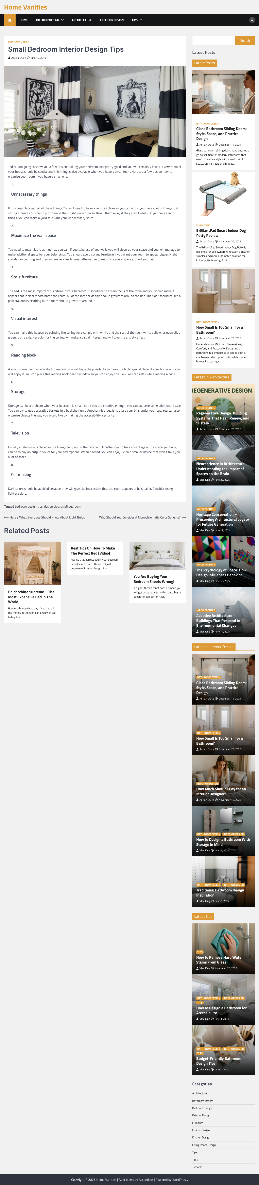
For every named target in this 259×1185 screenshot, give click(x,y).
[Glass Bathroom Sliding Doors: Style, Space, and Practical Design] (223, 92)
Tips (135, 20)
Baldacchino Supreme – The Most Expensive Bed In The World (31, 596)
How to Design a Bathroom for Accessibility (221, 1010)
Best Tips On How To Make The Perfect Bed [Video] (93, 551)
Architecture (82, 20)
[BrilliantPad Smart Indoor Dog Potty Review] (223, 194)
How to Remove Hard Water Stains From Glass (219, 960)
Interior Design (47, 20)
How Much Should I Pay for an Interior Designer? (221, 791)
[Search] (252, 20)
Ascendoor (146, 1179)
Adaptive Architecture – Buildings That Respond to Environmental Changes (218, 620)
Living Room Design (204, 1145)
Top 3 (195, 1159)
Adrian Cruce (18, 58)
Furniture (203, 225)
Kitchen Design (201, 1137)
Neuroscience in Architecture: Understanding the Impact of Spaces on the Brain (220, 468)
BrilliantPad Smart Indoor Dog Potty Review (221, 233)
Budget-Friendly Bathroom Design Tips (218, 1061)
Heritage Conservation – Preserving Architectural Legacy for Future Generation (222, 519)
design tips (51, 506)
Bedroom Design (19, 41)
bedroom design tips (28, 506)
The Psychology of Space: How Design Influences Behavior (221, 572)
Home (24, 20)
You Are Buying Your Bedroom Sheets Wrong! (154, 579)
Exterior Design (112, 20)
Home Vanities (25, 7)
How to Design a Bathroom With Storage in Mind (223, 842)
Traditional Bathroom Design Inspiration (220, 893)
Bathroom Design (207, 123)
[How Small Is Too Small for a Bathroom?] (223, 291)
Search (245, 40)
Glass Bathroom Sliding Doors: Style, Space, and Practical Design (221, 133)
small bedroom (71, 506)
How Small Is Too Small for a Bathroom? (219, 330)
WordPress (179, 1179)
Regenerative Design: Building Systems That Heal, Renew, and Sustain (222, 418)
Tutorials (197, 1167)
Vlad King (205, 480)
